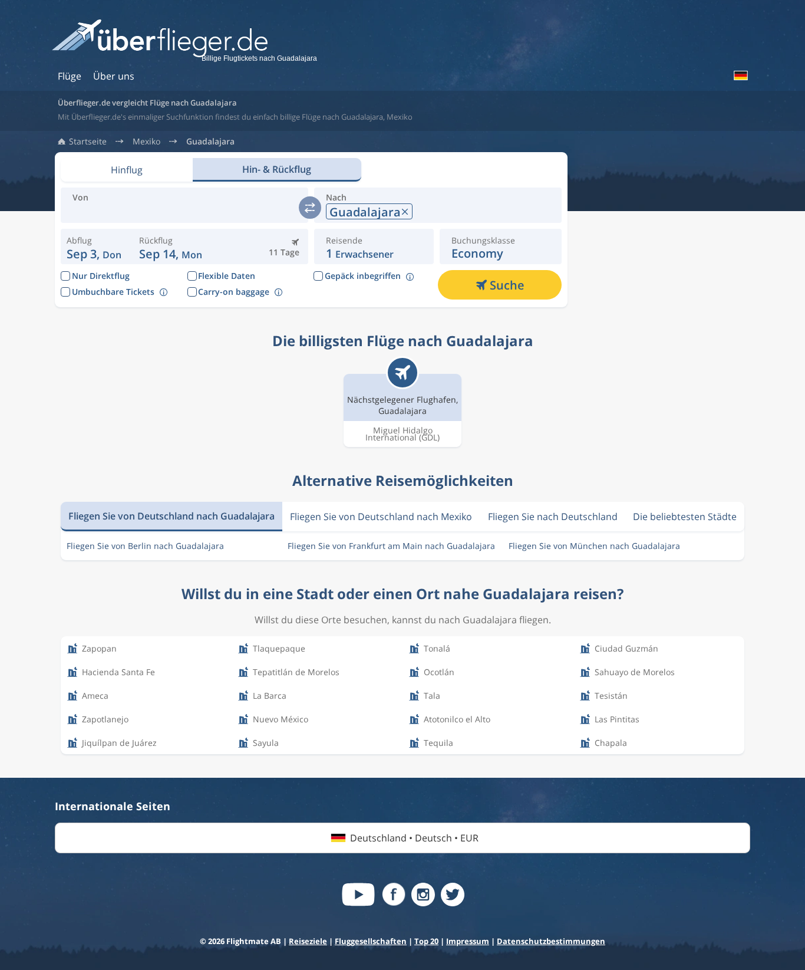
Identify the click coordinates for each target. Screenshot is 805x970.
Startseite (88, 141)
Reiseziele (308, 941)
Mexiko (146, 141)
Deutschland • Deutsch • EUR (414, 837)
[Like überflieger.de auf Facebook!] (393, 894)
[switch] (310, 207)
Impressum (467, 941)
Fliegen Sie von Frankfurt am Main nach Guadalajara (391, 545)
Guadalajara (210, 141)
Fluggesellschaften (371, 941)
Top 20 (426, 941)
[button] (170, 246)
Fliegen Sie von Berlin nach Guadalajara (145, 545)
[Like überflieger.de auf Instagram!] (423, 894)
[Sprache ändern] (740, 75)
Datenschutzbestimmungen (551, 941)
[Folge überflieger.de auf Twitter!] (452, 894)
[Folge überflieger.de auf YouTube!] (358, 894)
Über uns (113, 76)
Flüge (69, 76)
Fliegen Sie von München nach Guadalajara (594, 545)
